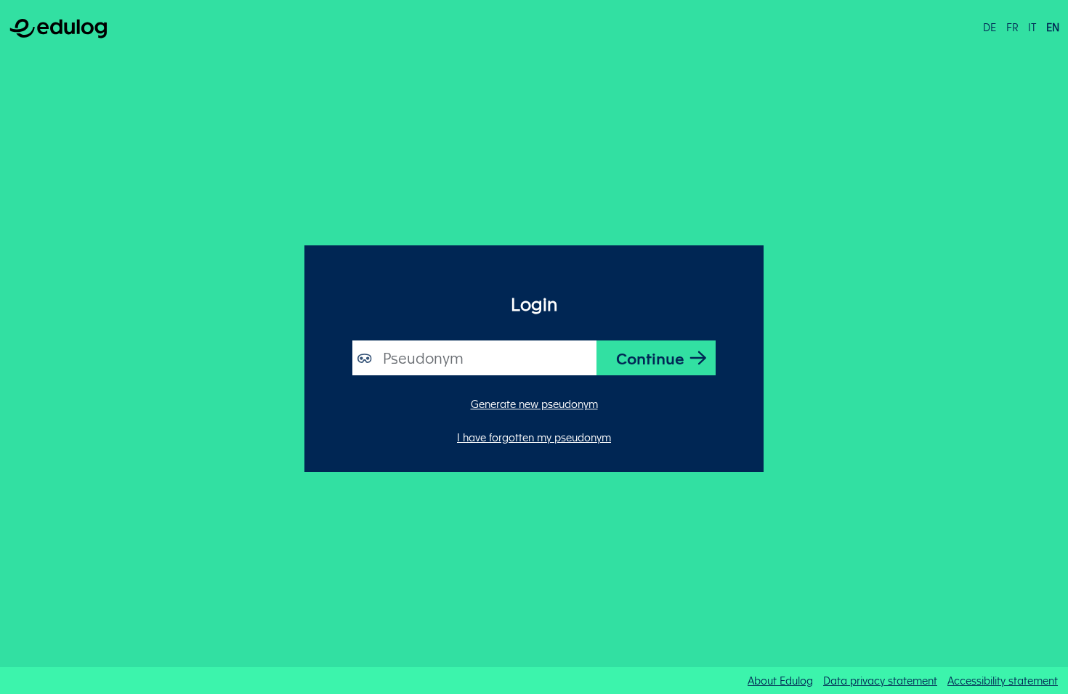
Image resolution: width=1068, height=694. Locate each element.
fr (1012, 26)
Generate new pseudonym (534, 403)
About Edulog (780, 680)
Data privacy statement (880, 680)
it (1032, 26)
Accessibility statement (1002, 680)
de (989, 26)
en (1052, 26)
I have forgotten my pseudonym (534, 437)
